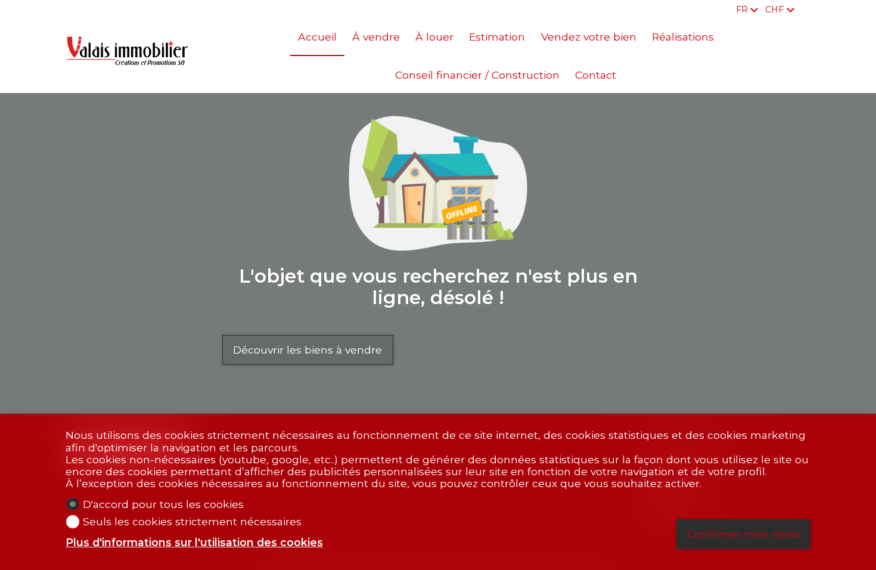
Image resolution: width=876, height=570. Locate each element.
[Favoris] (807, 9)
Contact (595, 75)
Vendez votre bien (588, 36)
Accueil (317, 36)
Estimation (497, 36)
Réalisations (683, 36)
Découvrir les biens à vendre (307, 349)
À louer (434, 36)
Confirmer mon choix (743, 534)
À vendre (376, 36)
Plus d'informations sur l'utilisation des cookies (194, 543)
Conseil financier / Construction (477, 75)
